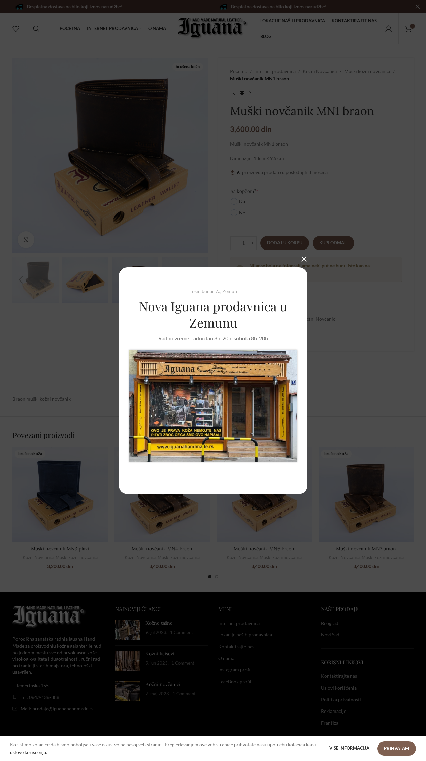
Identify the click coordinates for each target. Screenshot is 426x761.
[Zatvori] (304, 259)
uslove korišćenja (28, 752)
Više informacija (349, 748)
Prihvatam (396, 748)
